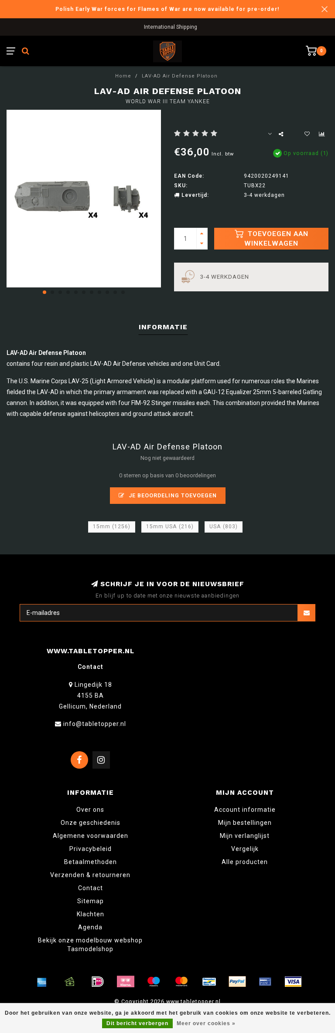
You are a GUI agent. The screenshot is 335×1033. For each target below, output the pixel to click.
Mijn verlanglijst (245, 835)
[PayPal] (237, 981)
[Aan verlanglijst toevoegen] (307, 134)
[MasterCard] (181, 981)
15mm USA (170, 526)
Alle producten (245, 861)
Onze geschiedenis (90, 822)
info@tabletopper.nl (94, 723)
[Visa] (293, 981)
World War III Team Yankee (168, 101)
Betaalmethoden (90, 861)
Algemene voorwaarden (90, 835)
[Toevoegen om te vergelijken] (321, 134)
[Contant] (70, 981)
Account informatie (245, 809)
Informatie (163, 327)
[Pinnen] (265, 981)
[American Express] (42, 981)
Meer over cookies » (206, 1023)
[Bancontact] (209, 981)
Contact (90, 887)
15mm (111, 526)
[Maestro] (153, 981)
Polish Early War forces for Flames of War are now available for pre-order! (167, 9)
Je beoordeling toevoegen (172, 495)
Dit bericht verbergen (137, 1023)
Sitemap (90, 901)
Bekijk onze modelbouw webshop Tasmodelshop (90, 944)
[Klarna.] (126, 981)
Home (123, 76)
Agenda (90, 927)
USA (223, 526)
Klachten (90, 914)
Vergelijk (245, 848)
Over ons (90, 809)
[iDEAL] (98, 981)
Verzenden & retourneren (90, 874)
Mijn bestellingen (245, 822)
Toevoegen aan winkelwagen (276, 238)
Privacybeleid (90, 848)
